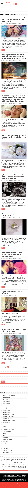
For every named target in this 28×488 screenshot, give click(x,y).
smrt (16, 467)
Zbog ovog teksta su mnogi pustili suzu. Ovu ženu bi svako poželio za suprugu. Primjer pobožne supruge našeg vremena (13, 56)
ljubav (5, 464)
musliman (23, 464)
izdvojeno (18, 463)
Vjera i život (20, 180)
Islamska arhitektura (8, 414)
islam (12, 463)
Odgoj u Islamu (13, 180)
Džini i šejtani (6, 403)
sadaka (14, 467)
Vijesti (4, 446)
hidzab (6, 463)
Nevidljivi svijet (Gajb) (8, 429)
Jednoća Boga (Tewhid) (9, 420)
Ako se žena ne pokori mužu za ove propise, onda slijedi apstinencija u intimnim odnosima (11, 254)
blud (19, 459)
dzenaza (9, 460)
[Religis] (14, 3)
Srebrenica (20, 467)
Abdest (2, 459)
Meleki (4, 427)
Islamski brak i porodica (15, 23)
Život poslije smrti (7, 452)
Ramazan (10, 467)
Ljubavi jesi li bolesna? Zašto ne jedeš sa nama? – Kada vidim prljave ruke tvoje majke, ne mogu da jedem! (13, 176)
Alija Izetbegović (6, 459)
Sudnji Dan (5, 441)
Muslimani (3, 466)
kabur (23, 463)
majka (8, 464)
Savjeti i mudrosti (7, 439)
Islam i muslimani (7, 412)
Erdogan (17, 461)
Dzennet (13, 461)
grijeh (23, 460)
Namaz (17, 466)
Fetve (4, 406)
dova (2, 461)
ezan (20, 460)
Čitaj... (3, 49)
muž (12, 466)
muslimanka (8, 466)
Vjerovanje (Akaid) (7, 450)
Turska (5, 469)
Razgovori (5, 437)
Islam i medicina (7, 410)
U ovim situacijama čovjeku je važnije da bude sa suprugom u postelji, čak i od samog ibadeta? (13, 19)
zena (8, 469)
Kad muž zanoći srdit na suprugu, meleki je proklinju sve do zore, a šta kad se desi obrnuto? (13, 137)
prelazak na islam (5, 467)
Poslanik (21, 466)
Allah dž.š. (14, 459)
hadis (2, 463)
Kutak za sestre (7, 425)
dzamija (5, 460)
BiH (17, 459)
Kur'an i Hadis (6, 422)
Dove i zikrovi (6, 401)
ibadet (9, 463)
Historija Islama (7, 408)
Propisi (4, 435)
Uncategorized (7, 444)
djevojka (23, 459)
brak (21, 459)
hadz (4, 463)
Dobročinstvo (6, 399)
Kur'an (2, 464)
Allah (11, 459)
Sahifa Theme (3, 483)
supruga (2, 469)
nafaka (14, 466)
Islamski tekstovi (7, 418)
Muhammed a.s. (18, 464)
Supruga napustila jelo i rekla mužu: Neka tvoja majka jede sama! (13, 330)
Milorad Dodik (12, 464)
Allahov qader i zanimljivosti (10, 395)
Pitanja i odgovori (7, 433)
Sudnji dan (24, 467)
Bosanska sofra (7, 397)
